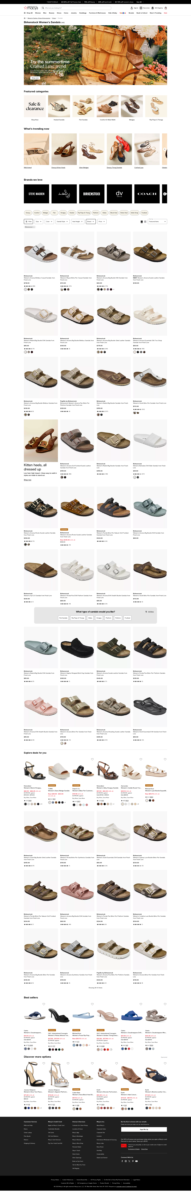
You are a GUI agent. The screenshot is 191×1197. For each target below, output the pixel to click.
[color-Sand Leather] (159, 1108)
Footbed (144, 213)
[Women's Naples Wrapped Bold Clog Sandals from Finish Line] (77, 647)
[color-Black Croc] (77, 1045)
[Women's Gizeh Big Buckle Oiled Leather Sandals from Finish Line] (41, 832)
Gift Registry (75, 1168)
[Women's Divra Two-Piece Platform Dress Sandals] (35, 1074)
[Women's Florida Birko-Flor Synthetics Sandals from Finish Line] (77, 832)
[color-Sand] (35, 1049)
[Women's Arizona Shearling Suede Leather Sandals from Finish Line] (114, 706)
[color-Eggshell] (104, 289)
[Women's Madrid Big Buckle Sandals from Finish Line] (114, 377)
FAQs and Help (28, 1125)
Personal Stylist (76, 1147)
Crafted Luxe (138, 167)
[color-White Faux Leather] (28, 804)
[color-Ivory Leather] (74, 1109)
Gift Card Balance (53, 1136)
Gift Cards (51, 1132)
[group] (95, 55)
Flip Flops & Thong (84, 213)
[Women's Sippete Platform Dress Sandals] (59, 1074)
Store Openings (76, 1157)
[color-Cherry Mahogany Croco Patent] (35, 1108)
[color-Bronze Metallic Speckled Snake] (56, 1108)
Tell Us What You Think (78, 1165)
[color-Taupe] (28, 544)
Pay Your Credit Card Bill (55, 1143)
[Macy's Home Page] (31, 8)
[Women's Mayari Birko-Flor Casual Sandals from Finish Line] (77, 252)
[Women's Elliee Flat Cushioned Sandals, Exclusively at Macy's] (83, 770)
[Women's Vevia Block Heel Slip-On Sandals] (83, 1074)
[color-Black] (32, 289)
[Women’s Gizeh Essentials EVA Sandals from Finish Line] (150, 706)
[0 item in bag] (165, 8)
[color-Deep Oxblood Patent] (53, 1049)
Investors (99, 1136)
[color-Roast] (144, 352)
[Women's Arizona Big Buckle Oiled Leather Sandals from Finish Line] (114, 315)
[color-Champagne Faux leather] (108, 804)
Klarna (25, 1129)
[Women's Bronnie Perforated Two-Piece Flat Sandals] (108, 1074)
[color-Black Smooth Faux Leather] (25, 804)
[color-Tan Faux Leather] (35, 804)
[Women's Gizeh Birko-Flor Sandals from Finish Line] (150, 377)
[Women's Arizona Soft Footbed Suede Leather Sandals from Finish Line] (77, 440)
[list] (95, 55)
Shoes (54, 18)
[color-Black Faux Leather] (104, 804)
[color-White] (25, 289)
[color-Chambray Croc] (74, 1045)
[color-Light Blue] (83, 805)
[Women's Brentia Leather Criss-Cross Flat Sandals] (156, 1074)
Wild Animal (28, 167)
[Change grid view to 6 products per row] (145, 222)
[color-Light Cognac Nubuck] (150, 1108)
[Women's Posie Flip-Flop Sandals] (83, 1015)
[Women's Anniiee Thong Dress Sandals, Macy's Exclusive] (108, 1015)
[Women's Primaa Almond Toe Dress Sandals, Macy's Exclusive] (59, 1015)
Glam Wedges (84, 167)
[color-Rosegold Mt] (80, 805)
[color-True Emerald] (59, 1049)
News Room (100, 1147)
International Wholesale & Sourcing (106, 1139)
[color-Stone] (147, 1049)
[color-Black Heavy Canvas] (62, 802)
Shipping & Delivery (29, 1143)
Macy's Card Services (54, 1139)
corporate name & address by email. (126, 1186)
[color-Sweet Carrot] (108, 1049)
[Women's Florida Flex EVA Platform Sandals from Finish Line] (77, 570)
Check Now (144, 1149)
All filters (151, 611)
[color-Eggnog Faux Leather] (122, 804)
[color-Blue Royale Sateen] (28, 1108)
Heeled (72, 213)
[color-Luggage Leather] (153, 800)
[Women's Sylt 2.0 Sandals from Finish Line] (41, 570)
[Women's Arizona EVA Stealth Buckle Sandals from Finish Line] (114, 570)
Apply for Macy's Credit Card (56, 1125)
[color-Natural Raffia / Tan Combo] (135, 804)
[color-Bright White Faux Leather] (126, 804)
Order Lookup (28, 1132)
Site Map (99, 1150)
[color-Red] (104, 1049)
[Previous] (26, 252)
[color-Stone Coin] (141, 352)
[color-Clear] (111, 1049)
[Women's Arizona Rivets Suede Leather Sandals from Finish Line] (41, 507)
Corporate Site (101, 1132)
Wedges (45, 213)
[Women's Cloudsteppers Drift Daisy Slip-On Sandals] (132, 1015)
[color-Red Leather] (104, 1108)
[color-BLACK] (138, 352)
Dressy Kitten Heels (58, 167)
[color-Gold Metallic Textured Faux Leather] (132, 804)
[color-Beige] (98, 352)
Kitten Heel (124, 213)
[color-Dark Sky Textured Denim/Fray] (53, 802)
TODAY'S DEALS (52, 2)
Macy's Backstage (77, 1136)
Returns (26, 1139)
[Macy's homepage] (25, 18)
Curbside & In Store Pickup (80, 1125)
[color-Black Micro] (50, 1049)
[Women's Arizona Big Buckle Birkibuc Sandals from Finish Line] (77, 315)
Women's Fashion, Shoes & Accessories (39, 18)
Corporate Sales (101, 1129)
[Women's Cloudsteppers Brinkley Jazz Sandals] (35, 1015)
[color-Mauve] (108, 289)
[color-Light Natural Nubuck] (98, 1108)
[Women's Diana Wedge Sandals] (59, 770)
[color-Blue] (122, 1049)
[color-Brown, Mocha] (65, 477)
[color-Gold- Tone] (62, 743)
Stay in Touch (76, 1150)
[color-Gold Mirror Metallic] (38, 1108)
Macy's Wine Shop (77, 1143)
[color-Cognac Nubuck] (111, 1108)
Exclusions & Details (134, 1149)
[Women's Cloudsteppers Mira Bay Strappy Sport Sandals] (156, 1015)
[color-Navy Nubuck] (147, 1108)
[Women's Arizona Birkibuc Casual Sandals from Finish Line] (41, 252)
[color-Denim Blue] (150, 1049)
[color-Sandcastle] (25, 414)
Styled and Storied (102, 1157)
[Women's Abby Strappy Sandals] (108, 770)
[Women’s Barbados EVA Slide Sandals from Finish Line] (150, 440)
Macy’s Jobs (100, 1143)
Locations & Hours (77, 1129)
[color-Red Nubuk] (101, 1108)
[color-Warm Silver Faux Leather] (32, 804)
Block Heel (113, 213)
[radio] (25, 289)
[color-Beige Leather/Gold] (98, 414)
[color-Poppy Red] (129, 1049)
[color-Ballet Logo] (87, 1045)
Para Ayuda (27, 1136)
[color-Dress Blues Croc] (80, 1045)
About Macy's (100, 1125)
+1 (113, 289)
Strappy (63, 213)
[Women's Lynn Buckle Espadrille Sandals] (156, 770)
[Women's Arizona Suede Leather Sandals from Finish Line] (150, 252)
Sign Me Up (144, 1129)
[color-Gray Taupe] (98, 289)
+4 (114, 1108)
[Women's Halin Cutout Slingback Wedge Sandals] (132, 1074)
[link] (41, 283)
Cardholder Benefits (53, 1129)
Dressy (28, 213)
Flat (54, 213)
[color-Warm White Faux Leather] (111, 804)
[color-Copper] (65, 743)
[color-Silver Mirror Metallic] (50, 1108)
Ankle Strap (134, 213)
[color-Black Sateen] (25, 1108)
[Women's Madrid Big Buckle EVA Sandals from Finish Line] (41, 315)
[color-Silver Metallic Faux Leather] (129, 804)
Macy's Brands (76, 1139)
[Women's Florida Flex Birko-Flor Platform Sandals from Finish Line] (150, 647)
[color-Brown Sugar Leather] (56, 802)
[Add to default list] (92, 759)
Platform (95, 213)
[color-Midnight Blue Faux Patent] (38, 804)
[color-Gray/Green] (153, 1049)
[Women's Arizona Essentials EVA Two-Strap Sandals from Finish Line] (150, 315)
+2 (41, 1108)
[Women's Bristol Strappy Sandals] (35, 770)
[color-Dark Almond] (62, 1049)
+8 (138, 804)
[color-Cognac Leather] (80, 1109)
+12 (41, 804)
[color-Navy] (25, 1049)
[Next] (164, 149)
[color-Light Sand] (126, 1109)
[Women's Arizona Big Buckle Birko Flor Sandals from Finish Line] (41, 949)
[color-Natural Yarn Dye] (50, 802)
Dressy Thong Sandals (114, 167)
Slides (104, 213)
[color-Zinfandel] (111, 289)
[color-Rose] (87, 805)
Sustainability (100, 1154)
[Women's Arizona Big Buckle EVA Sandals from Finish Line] (114, 252)
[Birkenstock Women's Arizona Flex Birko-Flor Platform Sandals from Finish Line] (77, 377)
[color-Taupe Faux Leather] (101, 804)
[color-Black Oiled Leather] (104, 352)
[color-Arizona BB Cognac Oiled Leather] (101, 352)
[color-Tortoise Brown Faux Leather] (98, 804)
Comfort (36, 213)
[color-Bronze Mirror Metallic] (32, 1108)
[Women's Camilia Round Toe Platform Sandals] (132, 770)
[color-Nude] (98, 1049)
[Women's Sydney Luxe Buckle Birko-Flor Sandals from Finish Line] (150, 832)
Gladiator (165, 167)
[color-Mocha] (28, 289)
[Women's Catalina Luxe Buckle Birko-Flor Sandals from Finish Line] (150, 890)
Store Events (75, 1154)
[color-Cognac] (122, 1109)
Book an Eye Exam (77, 1161)
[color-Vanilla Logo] (83, 1045)
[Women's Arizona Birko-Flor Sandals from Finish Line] (77, 706)
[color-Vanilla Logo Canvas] (147, 800)
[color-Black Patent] (56, 1049)
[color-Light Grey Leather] (153, 1108)
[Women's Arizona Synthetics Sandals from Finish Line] (77, 949)
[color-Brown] (68, 289)
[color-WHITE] (135, 477)
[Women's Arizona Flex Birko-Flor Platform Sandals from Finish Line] (114, 949)
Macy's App (75, 1132)
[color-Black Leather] (59, 802)
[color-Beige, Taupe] (62, 477)
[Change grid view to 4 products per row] (142, 222)
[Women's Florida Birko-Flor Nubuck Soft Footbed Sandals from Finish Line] (114, 507)
